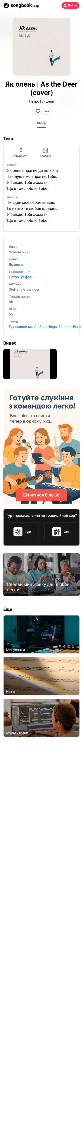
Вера (53, 327)
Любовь (40, 327)
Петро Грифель (41, 101)
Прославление (21, 327)
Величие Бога (69, 327)
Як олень (16, 264)
